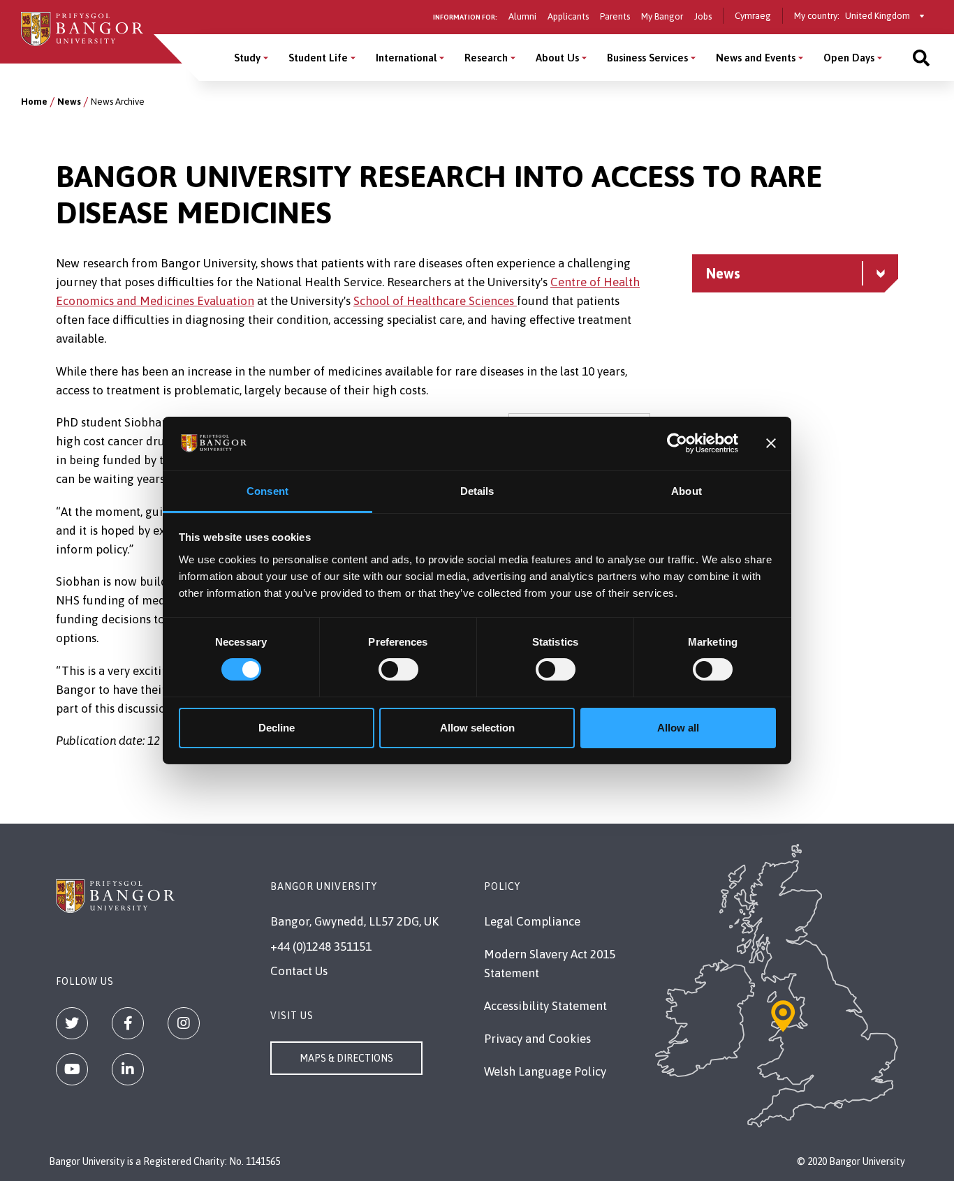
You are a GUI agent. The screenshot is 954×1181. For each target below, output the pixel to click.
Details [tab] (477, 491)
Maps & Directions (346, 1058)
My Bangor (662, 16)
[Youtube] (72, 1069)
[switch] (398, 669)
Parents (615, 16)
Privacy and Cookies (537, 1039)
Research (486, 58)
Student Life (318, 58)
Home (34, 101)
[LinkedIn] (128, 1069)
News (69, 101)
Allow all (678, 728)
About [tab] (686, 491)
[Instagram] (184, 1023)
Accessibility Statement (545, 1006)
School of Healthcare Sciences (435, 301)
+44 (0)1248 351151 (321, 946)
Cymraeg (753, 15)
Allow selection (477, 728)
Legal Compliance (532, 921)
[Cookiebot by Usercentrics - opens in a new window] (677, 443)
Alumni (522, 16)
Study (247, 58)
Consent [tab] (267, 491)
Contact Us (299, 971)
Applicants (568, 16)
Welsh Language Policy (545, 1071)
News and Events (755, 58)
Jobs (703, 16)
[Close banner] (771, 443)
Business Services (647, 58)
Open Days (848, 58)
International (406, 58)
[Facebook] (128, 1023)
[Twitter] (72, 1023)
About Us (557, 58)
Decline (276, 728)
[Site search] (921, 57)
